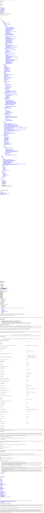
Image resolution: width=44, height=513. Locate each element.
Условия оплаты (2, 491)
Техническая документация (3, 484)
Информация (1, 485)
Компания (1, 480)
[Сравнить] (1, 286)
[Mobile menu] (0, 4)
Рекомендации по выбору (3, 493)
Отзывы (3, 309)
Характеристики (4, 310)
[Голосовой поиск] (1, 2)
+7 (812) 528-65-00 (2, 495)
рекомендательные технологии (14, 508)
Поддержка (1, 494)
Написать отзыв (2, 428)
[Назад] (3, 21)
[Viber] (4, 288)
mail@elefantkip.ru (2, 12)
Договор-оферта (2, 502)
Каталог (1, 478)
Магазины (1, 487)
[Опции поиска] (0, 1)
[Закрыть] (0, 19)
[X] (3, 288)
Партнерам (1, 489)
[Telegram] (6, 288)
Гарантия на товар (2, 492)
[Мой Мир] (2, 288)
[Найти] (2, 2)
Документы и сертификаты (5, 311)
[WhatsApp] (5, 288)
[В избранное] (1, 285)
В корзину (2, 297)
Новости (1, 482)
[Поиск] (0, 18)
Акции (1, 479)
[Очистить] (12, 0)
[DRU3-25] (5, 247)
